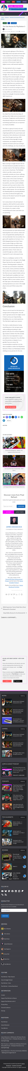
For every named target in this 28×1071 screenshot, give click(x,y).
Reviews (18, 1)
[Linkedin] (16, 594)
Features (7, 17)
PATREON (18, 681)
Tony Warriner (4, 1028)
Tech (13, 1)
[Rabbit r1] (7, 866)
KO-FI (7, 681)
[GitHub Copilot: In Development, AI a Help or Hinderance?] (7, 832)
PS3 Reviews (13, 23)
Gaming (8, 1)
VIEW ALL (22, 696)
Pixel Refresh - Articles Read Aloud (9, 986)
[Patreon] (14, 594)
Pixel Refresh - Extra (6, 983)
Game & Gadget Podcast (6, 980)
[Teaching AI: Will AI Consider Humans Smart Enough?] (7, 842)
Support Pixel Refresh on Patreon (9, 998)
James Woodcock (8, 29)
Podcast (24, 1)
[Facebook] (19, 594)
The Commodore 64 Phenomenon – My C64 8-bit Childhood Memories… (18, 720)
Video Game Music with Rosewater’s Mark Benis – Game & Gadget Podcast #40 (18, 806)
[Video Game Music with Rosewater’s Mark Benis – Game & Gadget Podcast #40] (7, 806)
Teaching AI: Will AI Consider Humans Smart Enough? (18, 842)
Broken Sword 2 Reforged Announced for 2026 (18, 702)
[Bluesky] (11, 594)
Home (2, 17)
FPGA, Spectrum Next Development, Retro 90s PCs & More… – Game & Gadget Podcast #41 (18, 797)
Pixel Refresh (15, 6)
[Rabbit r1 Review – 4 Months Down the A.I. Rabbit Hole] (7, 823)
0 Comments (22, 31)
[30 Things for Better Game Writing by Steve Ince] (7, 753)
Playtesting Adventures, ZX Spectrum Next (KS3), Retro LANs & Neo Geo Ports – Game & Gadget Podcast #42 (19, 788)
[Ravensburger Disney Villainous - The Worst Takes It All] (7, 857)
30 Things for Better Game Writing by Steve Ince (18, 753)
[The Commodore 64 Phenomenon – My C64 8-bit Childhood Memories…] (7, 720)
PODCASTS (15, 775)
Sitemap (3, 1010)
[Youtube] (6, 594)
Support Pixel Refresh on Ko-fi (8, 1001)
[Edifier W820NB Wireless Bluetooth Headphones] (7, 876)
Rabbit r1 (15, 866)
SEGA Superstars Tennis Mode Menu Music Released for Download (14, 608)
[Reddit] (22, 594)
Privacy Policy (4, 1004)
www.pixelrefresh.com (16, 590)
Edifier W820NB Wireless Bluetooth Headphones (16, 875)
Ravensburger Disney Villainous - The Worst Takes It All (17, 857)
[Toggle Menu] (3, 14)
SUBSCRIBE (21, 775)
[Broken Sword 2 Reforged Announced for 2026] (7, 702)
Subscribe (21, 506)
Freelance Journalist (17, 1065)
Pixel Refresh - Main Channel (8, 976)
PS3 (8, 23)
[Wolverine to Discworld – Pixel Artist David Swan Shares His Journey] (7, 711)
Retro (3, 1)
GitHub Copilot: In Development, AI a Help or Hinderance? (18, 833)
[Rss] (14, 598)
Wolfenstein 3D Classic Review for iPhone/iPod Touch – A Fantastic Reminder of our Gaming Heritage (13, 1038)
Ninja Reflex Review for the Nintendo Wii (14, 613)
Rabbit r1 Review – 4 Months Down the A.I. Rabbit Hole (17, 823)
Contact (3, 995)
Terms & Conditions (5, 1007)
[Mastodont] (9, 594)
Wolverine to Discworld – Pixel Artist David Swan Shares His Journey (18, 711)
